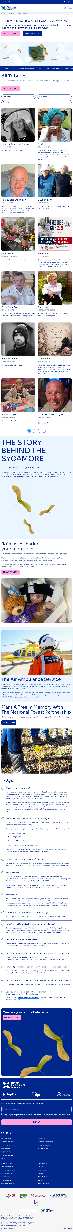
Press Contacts (42, 1177)
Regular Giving (6, 1152)
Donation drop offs (7, 1141)
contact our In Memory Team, (28, 997)
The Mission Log (43, 1163)
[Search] (65, 8)
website (25, 971)
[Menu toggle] (70, 8)
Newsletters (42, 1170)
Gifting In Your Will (7, 1155)
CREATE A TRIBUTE (10, 34)
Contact (40, 1173)
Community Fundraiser (8, 1170)
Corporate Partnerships (45, 1141)
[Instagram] (2, 1133)
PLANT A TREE (9, 723)
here (36, 845)
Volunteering (42, 1138)
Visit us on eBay (29, 1211)
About (40, 69)
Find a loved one (32, 34)
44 (40, 431)
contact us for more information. (49, 932)
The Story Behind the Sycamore (23, 69)
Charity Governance (7, 1183)
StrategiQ (69, 1228)
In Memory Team (25, 957)
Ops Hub (40, 1180)
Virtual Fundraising (44, 1148)
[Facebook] (7, 1133)
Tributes (6, 69)
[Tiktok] (11, 1133)
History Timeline (6, 1173)
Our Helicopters (6, 1180)
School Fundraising (44, 1145)
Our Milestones (6, 1177)
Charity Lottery (6, 1138)
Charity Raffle (5, 1148)
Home (3, 13)
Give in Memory (6, 1145)
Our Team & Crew (6, 1163)
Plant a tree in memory (54, 69)
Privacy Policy (66, 1114)
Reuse (3, 1158)
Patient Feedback (43, 1183)
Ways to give (11, 13)
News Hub (41, 1166)
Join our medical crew (8, 1166)
